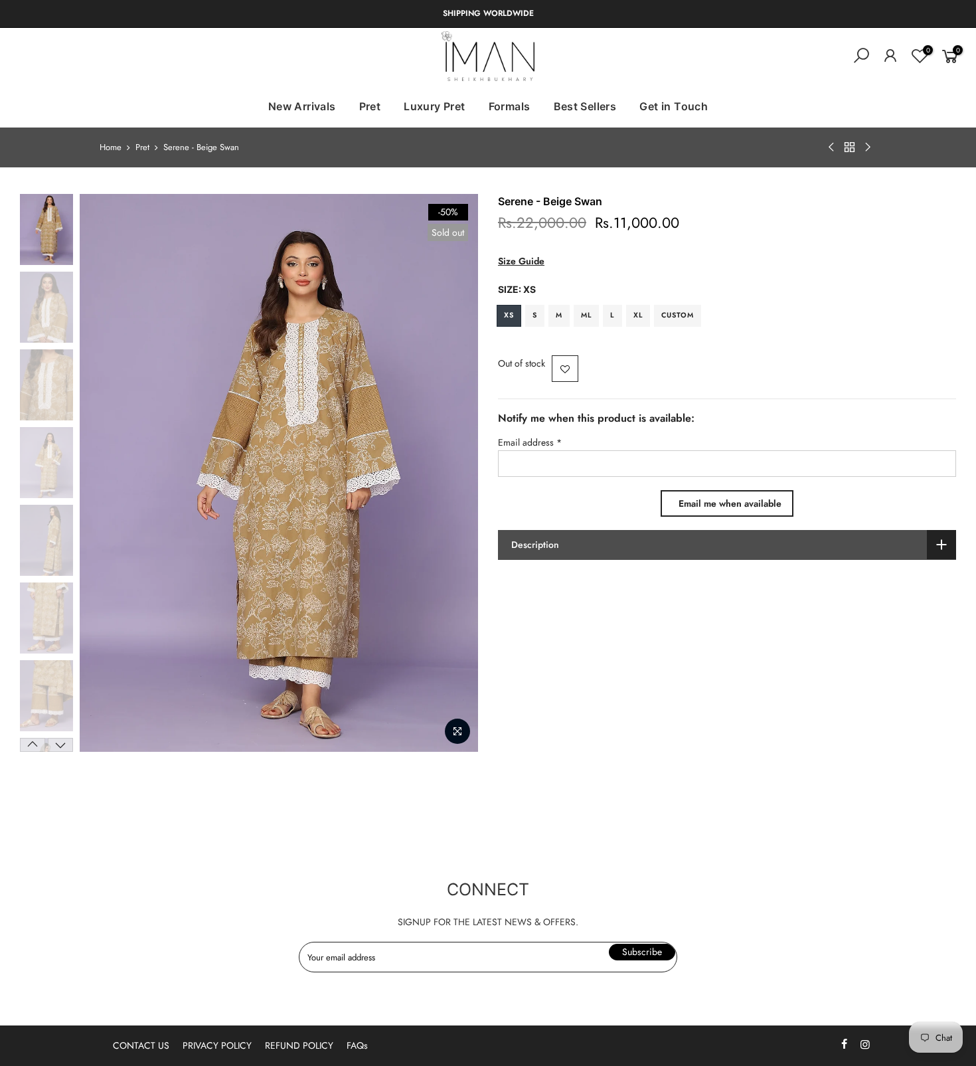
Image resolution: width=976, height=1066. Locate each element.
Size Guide (521, 261)
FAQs (357, 1045)
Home (111, 147)
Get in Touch (673, 106)
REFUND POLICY (299, 1045)
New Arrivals (302, 106)
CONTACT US (141, 1045)
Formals (509, 106)
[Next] (455, 473)
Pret (370, 106)
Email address (530, 442)
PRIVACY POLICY (217, 1045)
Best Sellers (585, 106)
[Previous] (103, 473)
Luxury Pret (434, 106)
